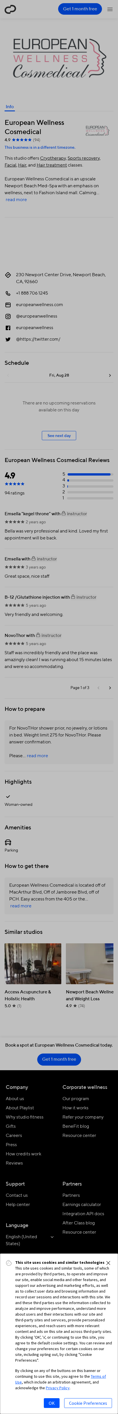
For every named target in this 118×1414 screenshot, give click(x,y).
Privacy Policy (58, 1387)
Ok (52, 1403)
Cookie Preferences (88, 1403)
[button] (108, 1263)
